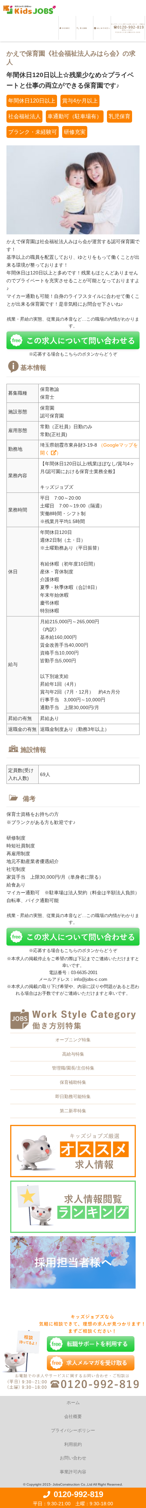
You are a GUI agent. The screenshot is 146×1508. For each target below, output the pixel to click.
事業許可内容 (73, 1471)
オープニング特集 (73, 1039)
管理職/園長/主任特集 (73, 1068)
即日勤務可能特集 (73, 1096)
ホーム (73, 1402)
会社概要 (73, 1416)
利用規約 (73, 1444)
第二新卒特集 (73, 1110)
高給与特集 (73, 1054)
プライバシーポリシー (73, 1430)
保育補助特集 (73, 1082)
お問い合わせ (73, 1457)
